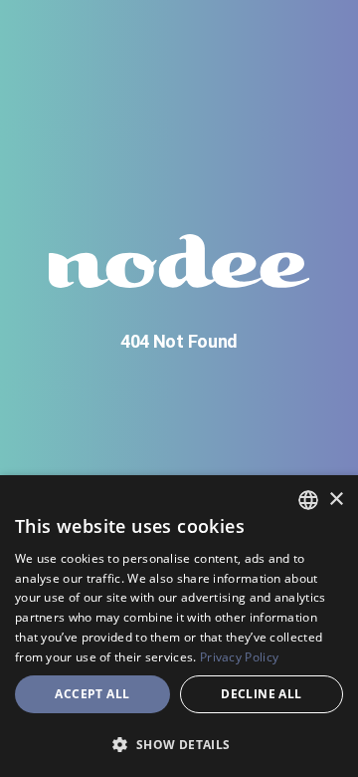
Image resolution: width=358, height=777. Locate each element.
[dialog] (179, 626)
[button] (179, 744)
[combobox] (308, 500)
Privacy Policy (239, 656)
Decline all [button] (261, 693)
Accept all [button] (92, 693)
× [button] (335, 499)
